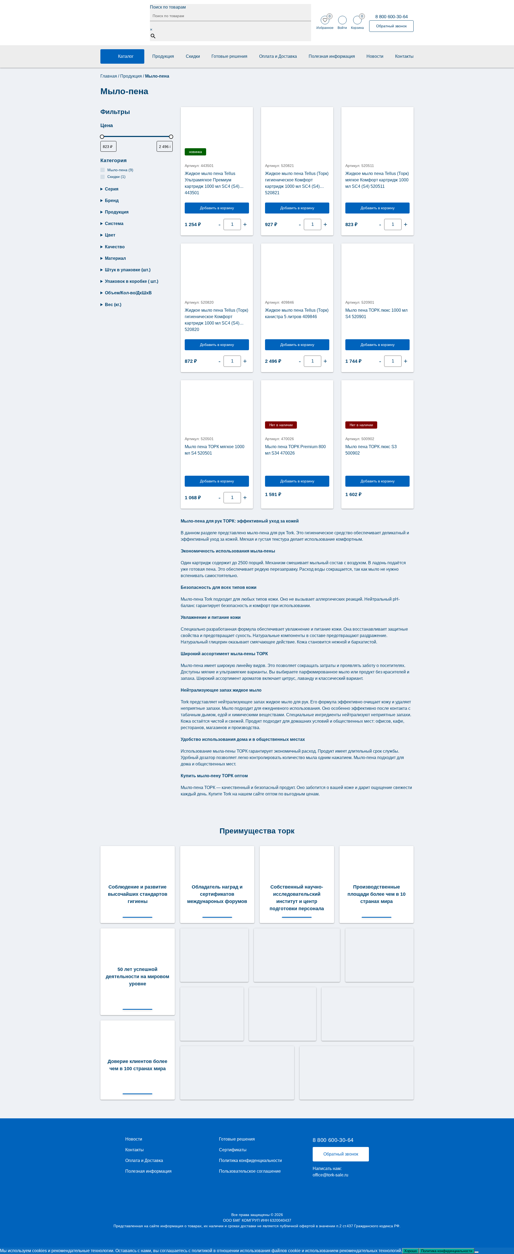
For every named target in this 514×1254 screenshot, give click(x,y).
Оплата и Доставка (278, 56)
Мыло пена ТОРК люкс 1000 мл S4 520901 (376, 313)
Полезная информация (332, 56)
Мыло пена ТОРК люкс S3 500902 (371, 449)
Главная (108, 76)
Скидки (193, 56)
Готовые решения (229, 56)
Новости (374, 56)
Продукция (163, 56)
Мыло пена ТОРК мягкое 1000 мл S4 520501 (214, 449)
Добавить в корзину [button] (217, 208)
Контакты (404, 56)
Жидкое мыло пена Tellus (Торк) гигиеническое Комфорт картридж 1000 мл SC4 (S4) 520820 (216, 320)
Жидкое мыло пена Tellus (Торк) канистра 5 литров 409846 (296, 313)
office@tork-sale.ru (330, 1175)
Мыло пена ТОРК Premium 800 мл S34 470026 (295, 449)
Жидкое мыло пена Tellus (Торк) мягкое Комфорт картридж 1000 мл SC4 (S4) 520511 (377, 180)
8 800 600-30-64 (391, 16)
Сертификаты (233, 1150)
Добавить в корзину (297, 481)
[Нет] (476, 1252)
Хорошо (410, 1251)
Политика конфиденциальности (250, 1160)
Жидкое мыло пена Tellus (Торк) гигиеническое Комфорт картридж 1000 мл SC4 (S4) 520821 (296, 183)
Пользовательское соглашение (250, 1171)
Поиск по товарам (168, 7)
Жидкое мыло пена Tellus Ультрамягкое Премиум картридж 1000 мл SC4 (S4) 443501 (212, 183)
